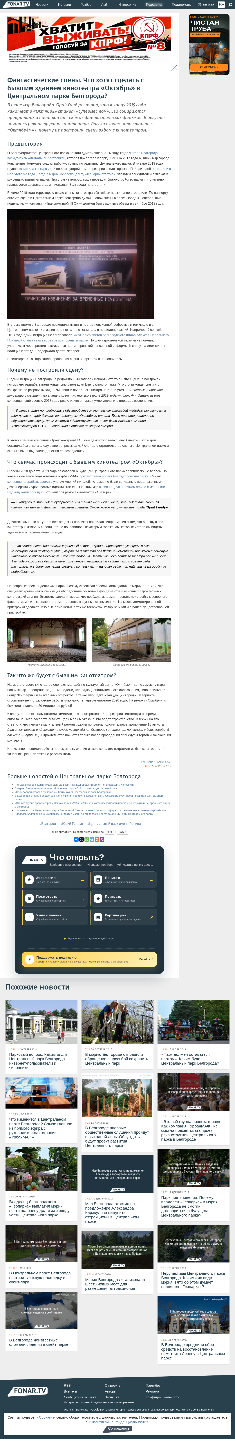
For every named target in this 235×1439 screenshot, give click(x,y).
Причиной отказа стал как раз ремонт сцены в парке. (48, 340)
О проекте (112, 1385)
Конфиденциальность (162, 1397)
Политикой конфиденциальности (118, 1422)
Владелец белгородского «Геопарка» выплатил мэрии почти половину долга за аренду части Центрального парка (84, 814)
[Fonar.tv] (16, 4)
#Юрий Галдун (71, 823)
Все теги (70, 1391)
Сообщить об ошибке (80, 1397)
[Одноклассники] (97, 839)
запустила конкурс (33, 169)
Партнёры (153, 1385)
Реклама (152, 1391)
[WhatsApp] (86, 839)
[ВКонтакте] (76, 839)
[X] (81, 839)
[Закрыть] (174, 68)
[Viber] (102, 839)
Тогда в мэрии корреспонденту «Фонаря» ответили (76, 174)
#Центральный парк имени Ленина (114, 823)
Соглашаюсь (119, 1428)
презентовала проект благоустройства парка (114, 476)
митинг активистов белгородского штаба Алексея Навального (121, 335)
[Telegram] (92, 839)
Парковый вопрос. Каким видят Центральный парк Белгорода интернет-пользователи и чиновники (74, 785)
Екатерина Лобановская (155, 762)
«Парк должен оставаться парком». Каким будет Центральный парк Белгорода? (63, 792)
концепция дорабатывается (28, 481)
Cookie (44, 1417)
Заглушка (112, 1397)
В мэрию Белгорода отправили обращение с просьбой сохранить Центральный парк (66, 788)
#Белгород (47, 823)
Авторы (110, 1391)
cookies (97, 1409)
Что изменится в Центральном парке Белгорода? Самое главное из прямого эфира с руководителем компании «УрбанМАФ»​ (91, 810)
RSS (67, 1385)
